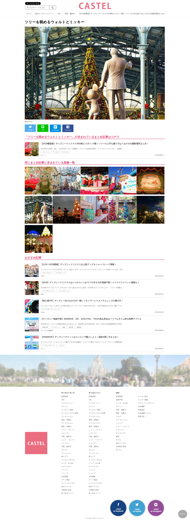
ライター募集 (143, 400)
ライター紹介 (143, 396)
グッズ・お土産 (67, 463)
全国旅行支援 (66, 490)
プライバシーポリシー (146, 403)
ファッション (66, 453)
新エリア (64, 456)
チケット (64, 406)
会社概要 (141, 406)
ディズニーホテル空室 (69, 413)
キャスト (64, 450)
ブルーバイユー (47, 273)
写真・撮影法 (66, 436)
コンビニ (61, 345)
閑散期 (79, 327)
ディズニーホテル (68, 460)
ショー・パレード (68, 430)
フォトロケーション (48, 291)
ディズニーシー (67, 403)
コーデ (118, 416)
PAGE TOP (182, 514)
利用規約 (141, 410)
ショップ (64, 470)
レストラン (65, 433)
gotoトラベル (66, 486)
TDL (63, 400)
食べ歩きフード (67, 493)
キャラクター (66, 466)
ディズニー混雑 (67, 410)
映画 (117, 436)
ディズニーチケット (48, 345)
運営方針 (141, 416)
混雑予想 (45, 327)
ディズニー (55, 327)
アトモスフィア (61, 273)
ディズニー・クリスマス (60, 152)
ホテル (118, 440)
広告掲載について (144, 413)
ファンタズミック (64, 291)
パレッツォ (45, 152)
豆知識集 (64, 476)
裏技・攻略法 (66, 420)
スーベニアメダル (68, 483)
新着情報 (64, 396)
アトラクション (67, 416)
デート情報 (65, 480)
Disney (29, 122)
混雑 (63, 327)
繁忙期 (71, 327)
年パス (118, 450)
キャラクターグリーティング (51, 309)
